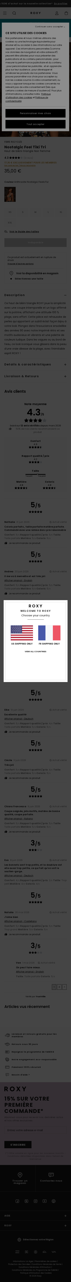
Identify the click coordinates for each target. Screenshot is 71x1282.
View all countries (35, 651)
